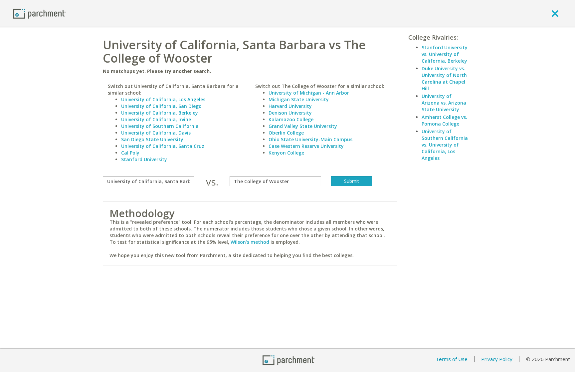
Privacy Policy (496, 359)
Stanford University (144, 159)
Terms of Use (452, 359)
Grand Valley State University (303, 126)
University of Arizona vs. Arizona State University (444, 103)
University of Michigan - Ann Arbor (309, 93)
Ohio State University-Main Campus (310, 139)
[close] (555, 13)
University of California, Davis (156, 133)
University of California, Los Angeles (163, 99)
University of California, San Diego (161, 106)
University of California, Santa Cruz (162, 146)
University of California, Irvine (156, 119)
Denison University (290, 113)
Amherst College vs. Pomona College (444, 120)
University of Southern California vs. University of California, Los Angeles (445, 144)
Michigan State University (299, 99)
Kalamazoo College (291, 119)
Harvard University (290, 106)
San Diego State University (152, 139)
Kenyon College (286, 153)
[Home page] (39, 13)
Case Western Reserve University (306, 146)
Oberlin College (286, 133)
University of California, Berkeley (159, 113)
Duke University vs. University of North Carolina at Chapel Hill (444, 78)
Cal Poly (130, 153)
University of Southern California (160, 126)
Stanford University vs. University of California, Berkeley (445, 54)
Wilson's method (250, 242)
